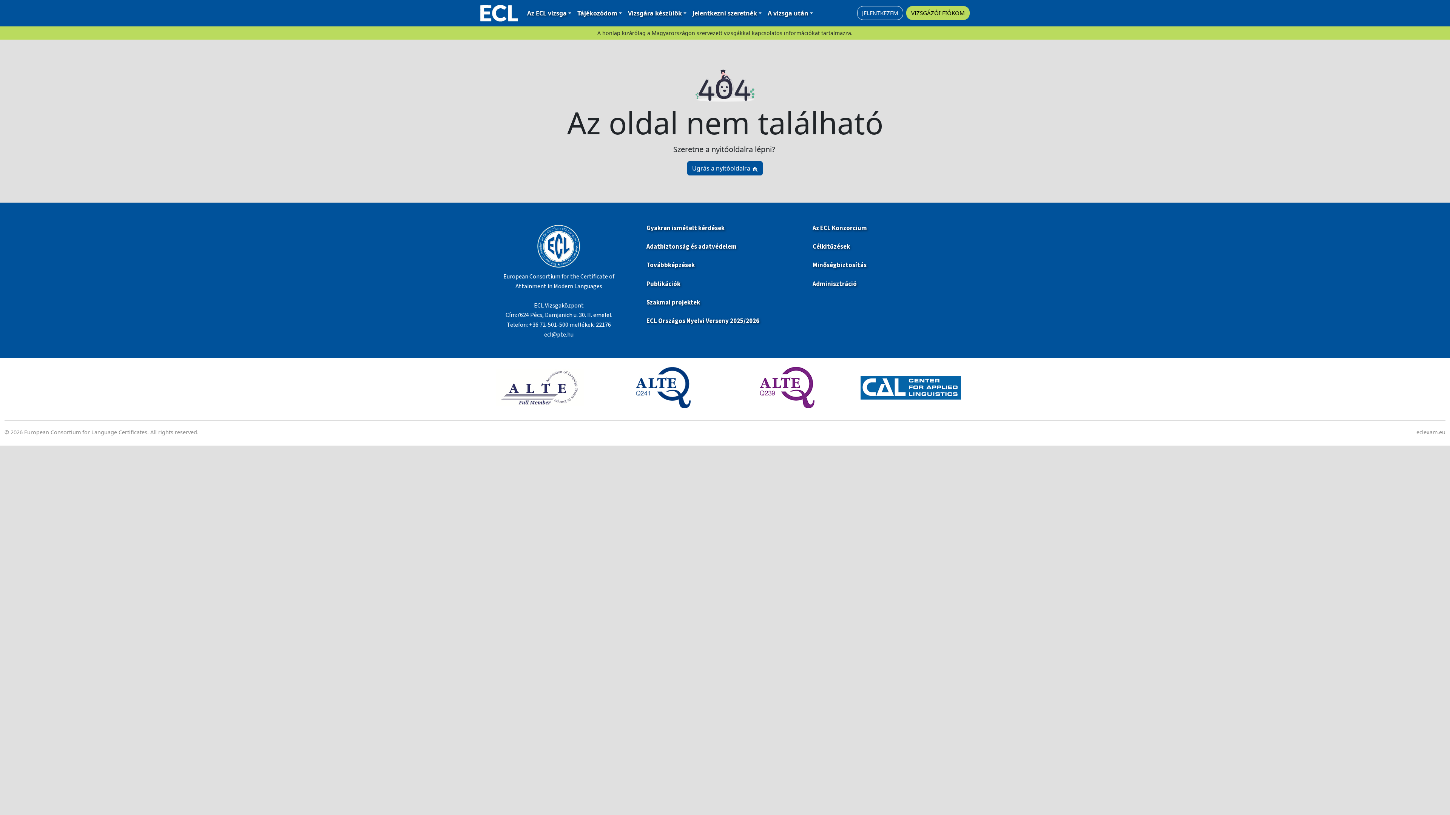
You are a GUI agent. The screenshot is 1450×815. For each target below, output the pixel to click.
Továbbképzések (670, 265)
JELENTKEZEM (880, 13)
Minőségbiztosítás (840, 265)
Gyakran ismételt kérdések (686, 228)
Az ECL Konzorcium (840, 228)
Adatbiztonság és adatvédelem (691, 246)
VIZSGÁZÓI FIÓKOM (938, 13)
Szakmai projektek (673, 302)
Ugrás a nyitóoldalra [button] (722, 168)
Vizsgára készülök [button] (655, 13)
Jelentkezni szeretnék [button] (725, 13)
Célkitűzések (831, 246)
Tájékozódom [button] (597, 13)
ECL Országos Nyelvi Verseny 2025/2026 (702, 321)
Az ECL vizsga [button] (547, 13)
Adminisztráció (835, 284)
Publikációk (663, 284)
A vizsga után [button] (788, 13)
